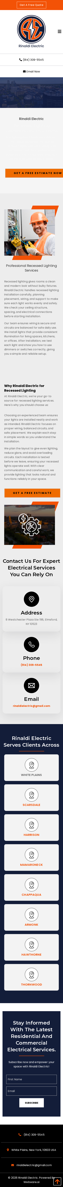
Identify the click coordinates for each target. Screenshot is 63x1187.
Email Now (33, 71)
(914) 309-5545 (33, 60)
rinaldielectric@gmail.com (31, 706)
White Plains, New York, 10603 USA (33, 1150)
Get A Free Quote (31, 5)
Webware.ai (31, 1182)
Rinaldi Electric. (28, 1178)
